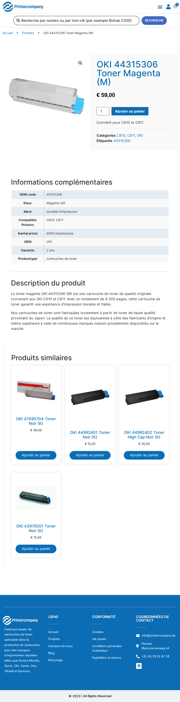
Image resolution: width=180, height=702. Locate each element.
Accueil (7, 33)
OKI (140, 135)
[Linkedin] (139, 666)
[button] (160, 6)
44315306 (121, 140)
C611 (131, 135)
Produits (28, 33)
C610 (121, 135)
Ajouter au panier (130, 111)
